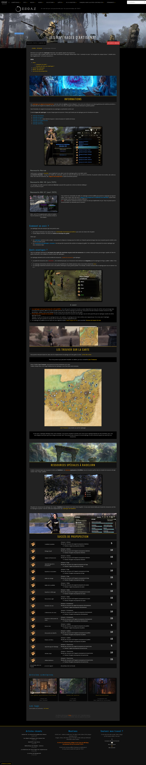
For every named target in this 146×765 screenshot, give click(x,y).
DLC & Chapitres (71, 2)
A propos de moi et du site (112, 741)
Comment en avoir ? (41, 64)
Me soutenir (112, 747)
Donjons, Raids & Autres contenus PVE (91, 2)
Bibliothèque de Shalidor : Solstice (34, 746)
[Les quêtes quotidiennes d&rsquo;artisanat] (43, 686)
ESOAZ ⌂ (6, 2)
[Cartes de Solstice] (73, 686)
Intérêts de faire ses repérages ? (45, 66)
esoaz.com (77, 715)
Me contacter (112, 744)
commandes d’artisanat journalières (66, 232)
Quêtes (60, 2)
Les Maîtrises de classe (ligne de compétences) (34, 749)
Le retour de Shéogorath (34, 753)
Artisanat (19, 33)
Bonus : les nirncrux (38, 69)
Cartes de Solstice (72, 695)
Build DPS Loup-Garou (34, 742)
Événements (110, 2)
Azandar (46, 173)
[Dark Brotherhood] (102, 686)
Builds (32, 2)
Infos (34, 62)
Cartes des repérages (39, 68)
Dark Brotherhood (102, 695)
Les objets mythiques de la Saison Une (34, 738)
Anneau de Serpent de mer (93, 320)
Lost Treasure (92, 359)
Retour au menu (6, 763)
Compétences (15, 2)
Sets (24, 2)
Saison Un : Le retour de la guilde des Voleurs (34, 734)
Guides (40, 2)
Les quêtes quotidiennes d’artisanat (43, 695)
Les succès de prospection (40, 71)
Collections (50, 2)
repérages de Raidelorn (69, 508)
